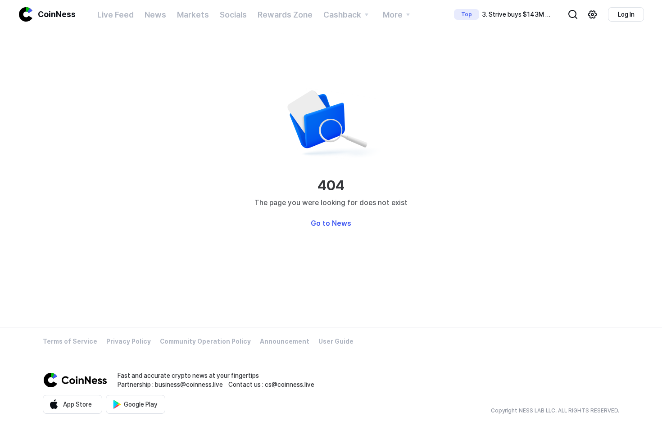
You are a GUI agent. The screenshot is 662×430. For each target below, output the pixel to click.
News (155, 14)
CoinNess (57, 14)
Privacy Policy (128, 341)
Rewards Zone (285, 14)
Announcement (284, 341)
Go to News (331, 223)
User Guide (336, 341)
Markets (193, 14)
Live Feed (115, 14)
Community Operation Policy (205, 341)
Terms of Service (70, 341)
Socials (233, 14)
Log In (626, 14)
